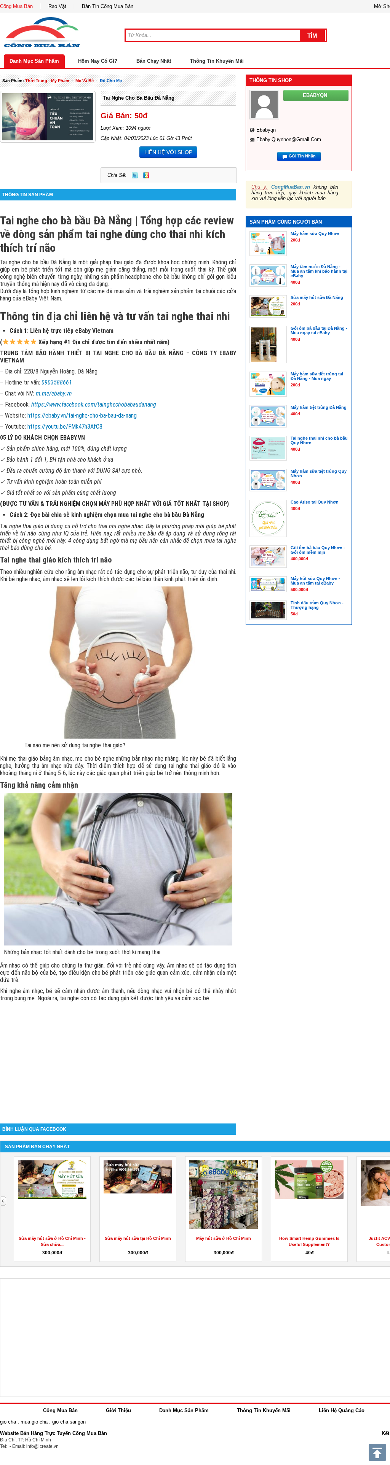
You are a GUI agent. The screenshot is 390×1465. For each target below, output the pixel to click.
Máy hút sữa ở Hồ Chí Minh (223, 1238)
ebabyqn (266, 130)
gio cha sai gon (69, 1422)
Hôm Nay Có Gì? (97, 61)
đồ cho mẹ (111, 80)
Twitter (135, 175)
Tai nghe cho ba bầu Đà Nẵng (138, 98)
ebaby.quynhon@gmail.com (288, 139)
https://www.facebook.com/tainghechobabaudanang (93, 404)
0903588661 (57, 382)
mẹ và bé (84, 80)
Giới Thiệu (118, 1410)
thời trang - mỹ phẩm (47, 80)
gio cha (8, 1422)
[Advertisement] (118, 1059)
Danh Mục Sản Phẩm (34, 61)
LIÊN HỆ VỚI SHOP (168, 152)
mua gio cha (34, 1422)
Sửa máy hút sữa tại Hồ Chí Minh (138, 1238)
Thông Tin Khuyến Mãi (217, 61)
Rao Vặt (57, 6)
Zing (146, 175)
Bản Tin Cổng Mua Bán (107, 6)
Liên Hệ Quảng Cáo (341, 1410)
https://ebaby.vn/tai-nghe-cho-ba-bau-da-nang (82, 415)
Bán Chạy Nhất (153, 61)
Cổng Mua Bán (16, 6)
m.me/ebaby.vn (54, 393)
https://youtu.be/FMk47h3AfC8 (64, 426)
